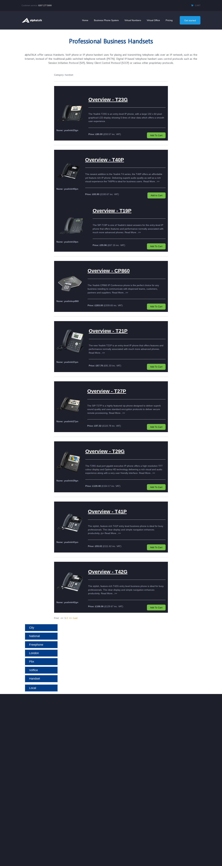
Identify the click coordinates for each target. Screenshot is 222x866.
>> (70, 618)
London (34, 653)
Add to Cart (156, 195)
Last (75, 618)
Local (32, 688)
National (34, 636)
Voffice (33, 670)
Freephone (36, 644)
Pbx (31, 661)
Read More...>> (151, 181)
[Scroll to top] (214, 859)
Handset (34, 678)
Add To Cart (156, 135)
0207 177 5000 (45, 5)
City (31, 627)
